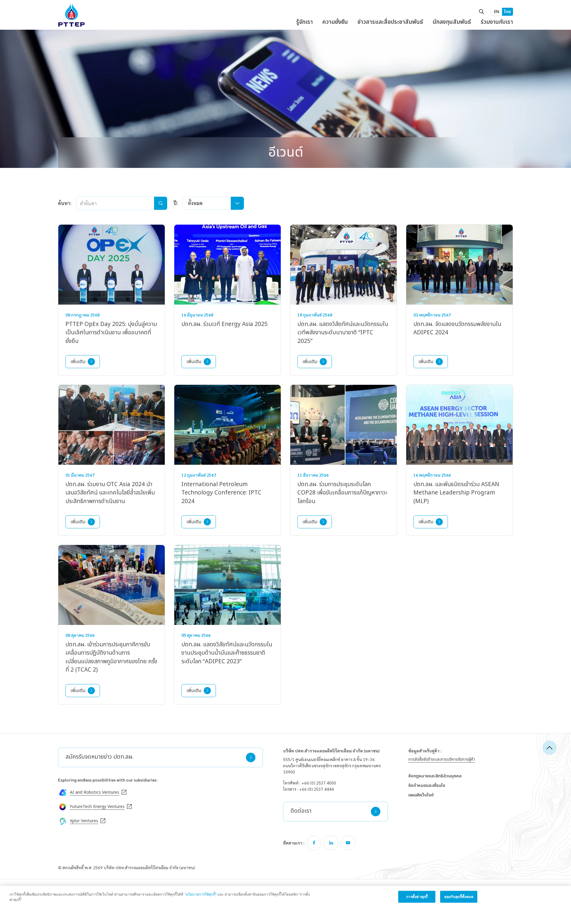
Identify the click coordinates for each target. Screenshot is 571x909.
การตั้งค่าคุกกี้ (417, 897)
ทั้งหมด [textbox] (195, 203)
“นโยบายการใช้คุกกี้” (201, 894)
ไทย (507, 12)
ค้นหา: (64, 203)
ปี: (175, 203)
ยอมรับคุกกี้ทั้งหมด (458, 897)
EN (496, 12)
